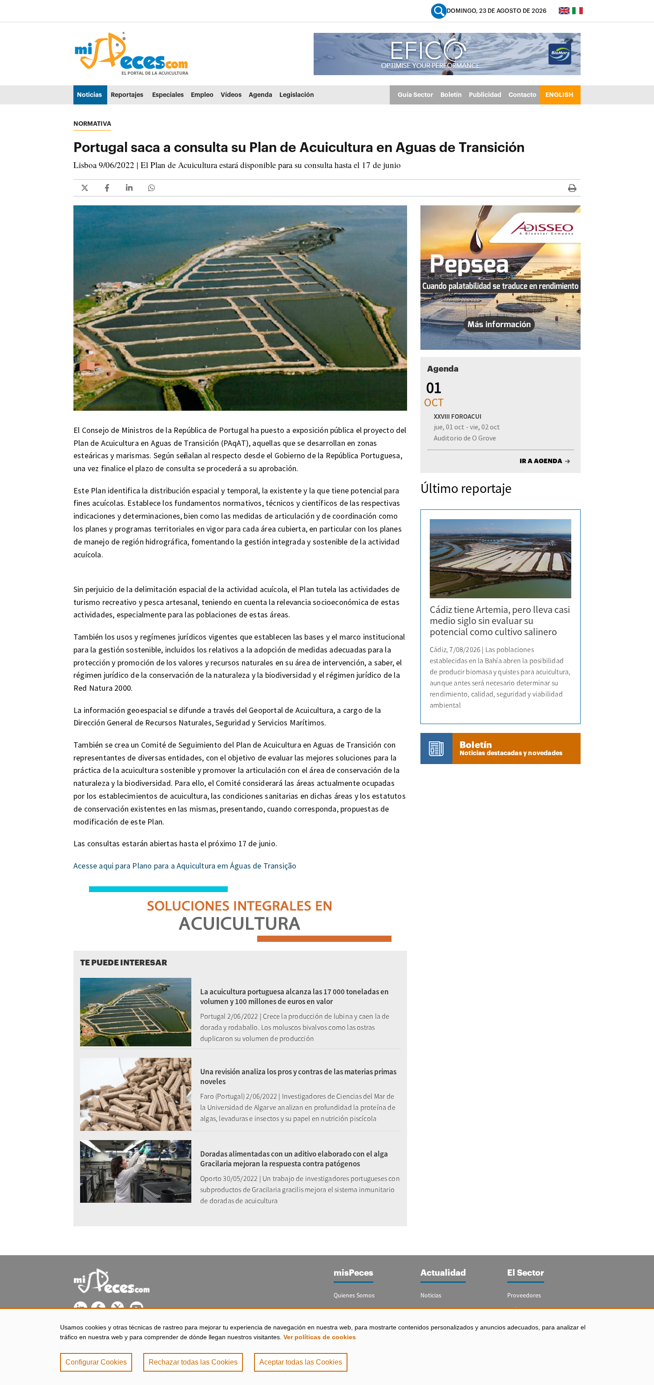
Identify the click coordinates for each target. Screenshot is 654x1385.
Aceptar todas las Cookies (300, 1362)
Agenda (260, 95)
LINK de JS (84, 188)
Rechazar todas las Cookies (193, 1362)
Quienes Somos (354, 1295)
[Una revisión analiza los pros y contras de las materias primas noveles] (135, 1093)
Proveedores (524, 1295)
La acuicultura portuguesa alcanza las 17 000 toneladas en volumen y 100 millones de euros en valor (294, 996)
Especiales (168, 95)
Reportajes (127, 95)
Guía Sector (415, 95)
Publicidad (485, 95)
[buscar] (439, 11)
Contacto (523, 95)
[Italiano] (577, 10)
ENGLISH (559, 95)
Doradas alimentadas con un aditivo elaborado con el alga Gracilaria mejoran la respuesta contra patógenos (294, 1159)
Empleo (202, 95)
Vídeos (231, 95)
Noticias (89, 95)
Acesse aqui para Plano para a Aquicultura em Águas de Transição (185, 866)
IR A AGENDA (541, 461)
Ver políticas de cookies (319, 1337)
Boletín (451, 95)
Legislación (296, 95)
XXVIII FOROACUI (457, 416)
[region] (327, 1346)
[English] (564, 10)
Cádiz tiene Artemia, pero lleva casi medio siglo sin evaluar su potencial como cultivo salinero (500, 620)
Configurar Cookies (96, 1362)
